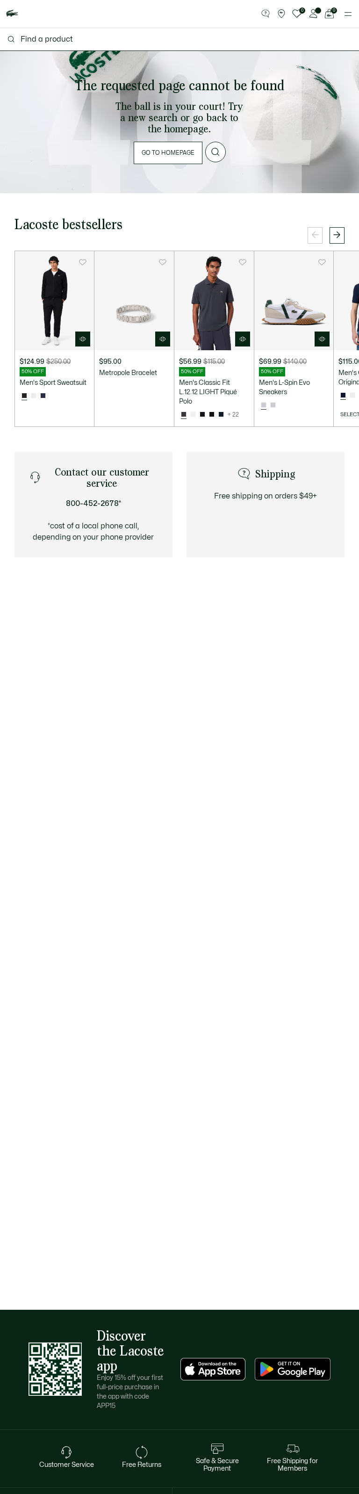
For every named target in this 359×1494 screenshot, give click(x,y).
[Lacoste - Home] (12, 13)
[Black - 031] (211, 415)
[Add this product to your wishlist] (82, 262)
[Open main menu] (348, 14)
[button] (265, 14)
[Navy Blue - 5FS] (43, 396)
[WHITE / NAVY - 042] (273, 405)
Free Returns (141, 1465)
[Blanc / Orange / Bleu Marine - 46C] (33, 396)
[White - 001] (193, 415)
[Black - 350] (202, 415)
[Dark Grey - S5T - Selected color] (183, 415)
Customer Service (66, 1465)
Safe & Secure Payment (217, 1465)
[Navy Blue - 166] (221, 415)
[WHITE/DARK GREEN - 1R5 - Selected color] (263, 405)
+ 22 (233, 415)
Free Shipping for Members (292, 1465)
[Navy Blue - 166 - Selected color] (343, 395)
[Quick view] (82, 339)
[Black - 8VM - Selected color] (24, 396)
